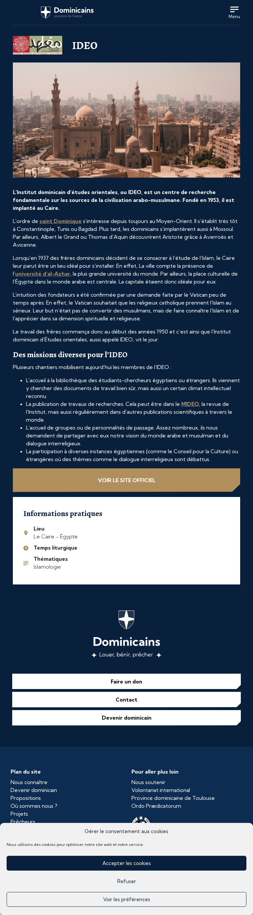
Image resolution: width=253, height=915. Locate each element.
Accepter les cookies (126, 863)
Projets (19, 813)
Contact (126, 699)
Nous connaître (29, 782)
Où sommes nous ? (34, 806)
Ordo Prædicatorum (156, 806)
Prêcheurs (23, 821)
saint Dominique (61, 221)
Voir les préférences (126, 899)
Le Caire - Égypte (56, 536)
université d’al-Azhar (42, 273)
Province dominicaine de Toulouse (173, 798)
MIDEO (190, 404)
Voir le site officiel (126, 480)
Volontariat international (160, 790)
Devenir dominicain (127, 717)
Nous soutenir (148, 782)
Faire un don (126, 681)
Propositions (26, 798)
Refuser (126, 881)
